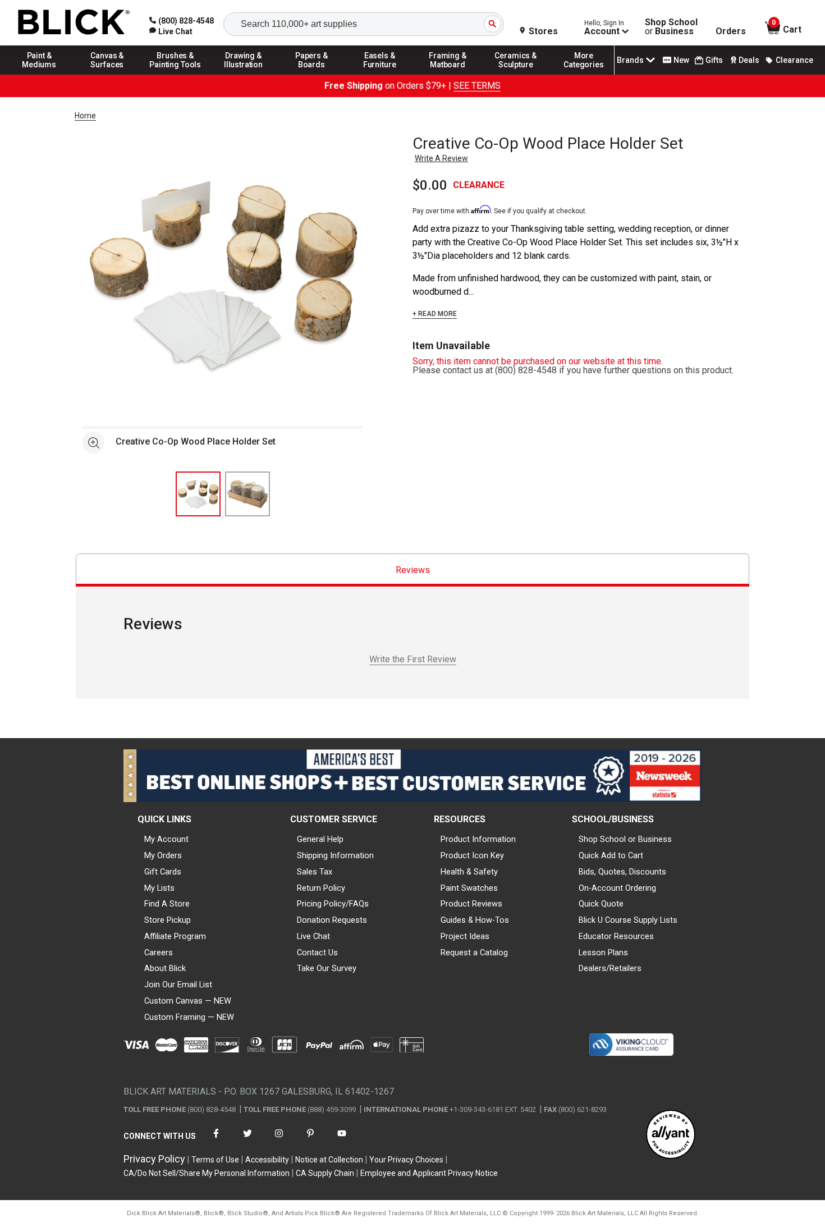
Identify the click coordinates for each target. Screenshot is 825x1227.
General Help (320, 839)
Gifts (714, 60)
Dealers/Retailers (610, 968)
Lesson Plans (603, 952)
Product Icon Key (472, 855)
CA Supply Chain (325, 1173)
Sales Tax (314, 872)
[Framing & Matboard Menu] (448, 74)
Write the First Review (412, 659)
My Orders (163, 855)
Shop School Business (671, 27)
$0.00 (429, 185)
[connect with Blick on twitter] (247, 1140)
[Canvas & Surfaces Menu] (107, 74)
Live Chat (313, 936)
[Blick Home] (74, 22)
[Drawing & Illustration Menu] (243, 74)
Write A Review (441, 158)
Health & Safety (469, 872)
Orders (731, 31)
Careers (158, 952)
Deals (749, 60)
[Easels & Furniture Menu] (380, 74)
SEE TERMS (477, 85)
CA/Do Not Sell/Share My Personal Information (206, 1173)
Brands (630, 60)
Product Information (478, 839)
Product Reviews (471, 904)
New (681, 60)
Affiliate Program (175, 936)
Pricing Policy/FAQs (333, 904)
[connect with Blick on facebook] (216, 1140)
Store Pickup (167, 920)
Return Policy (321, 888)
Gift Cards (162, 872)
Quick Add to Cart (611, 855)
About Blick (165, 968)
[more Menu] (584, 74)
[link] (170, 31)
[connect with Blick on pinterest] (310, 1140)
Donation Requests (332, 920)
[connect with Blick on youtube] (342, 1140)
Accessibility (267, 1159)
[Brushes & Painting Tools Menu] (176, 74)
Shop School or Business (625, 839)
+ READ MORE (434, 314)
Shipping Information (335, 855)
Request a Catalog (474, 952)
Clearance (794, 60)
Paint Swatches (469, 888)
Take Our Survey (326, 968)
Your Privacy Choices (406, 1159)
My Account (166, 839)
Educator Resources (616, 936)
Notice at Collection (329, 1159)
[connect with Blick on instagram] (279, 1140)
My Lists (159, 888)
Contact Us (317, 952)
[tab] (412, 570)
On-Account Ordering (617, 888)
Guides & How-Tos (475, 920)
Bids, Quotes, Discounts (622, 872)
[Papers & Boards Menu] (311, 74)
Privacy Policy (154, 1159)
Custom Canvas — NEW (187, 1001)
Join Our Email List (178, 984)
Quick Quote (601, 904)
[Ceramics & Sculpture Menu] (516, 74)
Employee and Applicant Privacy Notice (429, 1173)
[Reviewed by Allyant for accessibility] (670, 1135)
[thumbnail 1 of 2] (198, 493)
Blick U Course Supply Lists (628, 920)
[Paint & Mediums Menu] (39, 74)
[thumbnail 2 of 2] (247, 493)
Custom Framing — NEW (189, 1017)
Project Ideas (465, 936)
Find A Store (167, 904)
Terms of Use (215, 1159)
